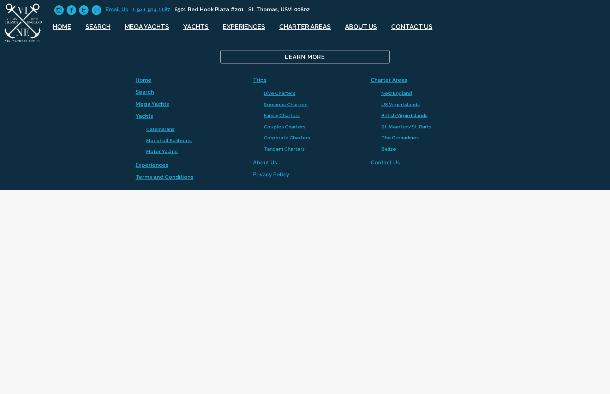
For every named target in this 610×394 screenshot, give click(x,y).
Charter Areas (305, 26)
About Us (361, 26)
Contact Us (411, 26)
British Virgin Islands (404, 115)
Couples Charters (284, 126)
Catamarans (160, 129)
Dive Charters (279, 93)
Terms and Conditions (164, 177)
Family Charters (282, 115)
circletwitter (84, 10)
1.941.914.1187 (151, 9)
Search (97, 26)
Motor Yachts (162, 151)
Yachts (196, 26)
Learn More (305, 57)
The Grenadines (400, 137)
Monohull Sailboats (169, 140)
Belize (388, 149)
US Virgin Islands (400, 104)
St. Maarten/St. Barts (406, 126)
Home (62, 26)
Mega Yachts (147, 26)
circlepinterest (96, 10)
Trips (260, 80)
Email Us (117, 9)
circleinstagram (59, 10)
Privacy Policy (271, 174)
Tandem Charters (284, 149)
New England (396, 93)
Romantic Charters (285, 104)
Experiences (244, 26)
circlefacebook (71, 10)
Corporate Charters (287, 137)
